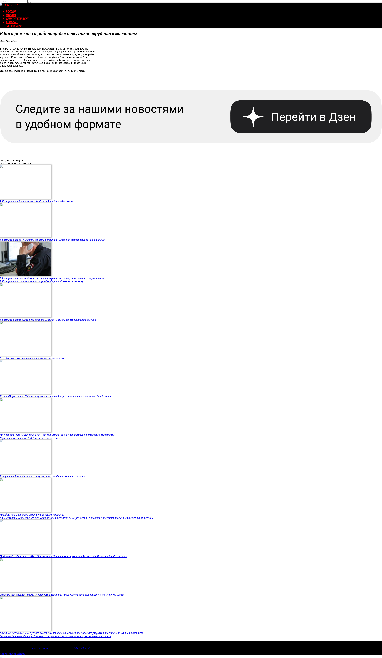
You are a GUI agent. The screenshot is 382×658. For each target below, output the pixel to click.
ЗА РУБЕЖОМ (14, 26)
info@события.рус (41, 648)
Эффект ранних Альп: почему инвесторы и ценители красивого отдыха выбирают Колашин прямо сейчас (62, 594)
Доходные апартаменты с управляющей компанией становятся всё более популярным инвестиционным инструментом (71, 633)
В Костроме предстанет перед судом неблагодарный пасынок (36, 201)
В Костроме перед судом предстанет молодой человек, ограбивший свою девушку (48, 319)
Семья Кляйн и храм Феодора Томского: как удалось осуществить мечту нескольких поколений (55, 636)
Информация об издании (12, 653)
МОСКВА (11, 15)
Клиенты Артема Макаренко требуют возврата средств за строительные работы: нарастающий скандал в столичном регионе (77, 518)
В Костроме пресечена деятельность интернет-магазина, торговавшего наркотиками (52, 240)
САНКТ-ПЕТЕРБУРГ (17, 18)
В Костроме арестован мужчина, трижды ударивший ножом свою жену (41, 281)
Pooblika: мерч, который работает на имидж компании (32, 514)
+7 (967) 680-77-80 (81, 648)
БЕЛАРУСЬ (12, 22)
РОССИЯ (11, 11)
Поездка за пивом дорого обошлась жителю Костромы (32, 358)
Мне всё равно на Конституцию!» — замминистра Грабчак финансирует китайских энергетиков (57, 434)
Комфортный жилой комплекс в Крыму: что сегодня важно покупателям (42, 476)
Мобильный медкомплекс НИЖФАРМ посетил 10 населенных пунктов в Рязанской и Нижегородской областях (63, 556)
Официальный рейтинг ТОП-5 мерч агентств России (30, 438)
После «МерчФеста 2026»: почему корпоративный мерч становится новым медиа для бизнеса (55, 396)
